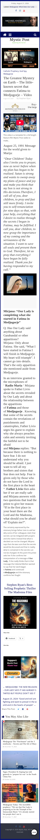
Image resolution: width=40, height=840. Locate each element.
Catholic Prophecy (11, 71)
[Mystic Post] (4, 34)
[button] (34, 833)
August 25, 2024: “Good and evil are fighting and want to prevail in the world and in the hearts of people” (20, 701)
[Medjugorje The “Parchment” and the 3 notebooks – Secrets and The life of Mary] (20, 721)
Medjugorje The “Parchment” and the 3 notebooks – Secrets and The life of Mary (19, 742)
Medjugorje (8, 74)
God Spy (23, 71)
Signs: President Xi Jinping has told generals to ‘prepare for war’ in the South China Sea (19, 774)
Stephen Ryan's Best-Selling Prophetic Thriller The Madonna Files (20, 588)
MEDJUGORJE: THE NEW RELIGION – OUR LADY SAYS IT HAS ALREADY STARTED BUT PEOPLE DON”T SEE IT (20, 690)
